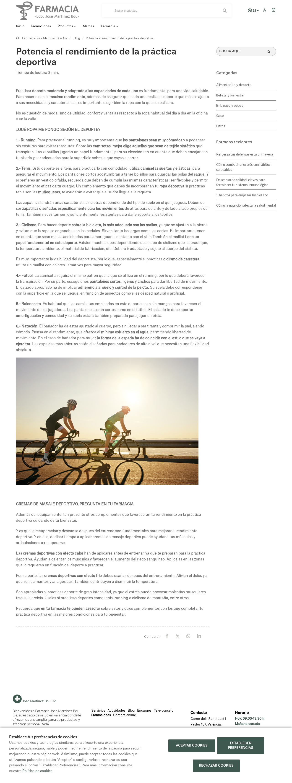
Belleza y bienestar (230, 95)
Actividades (116, 710)
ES (254, 10)
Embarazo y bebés (229, 106)
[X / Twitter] (178, 636)
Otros (220, 126)
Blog (77, 38)
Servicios (98, 710)
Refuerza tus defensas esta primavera (244, 154)
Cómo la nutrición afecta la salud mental (246, 205)
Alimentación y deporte (233, 85)
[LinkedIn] (199, 636)
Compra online (124, 715)
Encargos (144, 710)
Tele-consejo (163, 710)
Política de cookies (37, 771)
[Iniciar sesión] (265, 10)
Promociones (101, 715)
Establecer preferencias (240, 745)
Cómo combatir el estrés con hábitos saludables (243, 166)
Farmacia (108, 26)
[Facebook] (167, 636)
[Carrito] (273, 10)
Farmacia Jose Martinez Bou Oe (44, 38)
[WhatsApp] (188, 636)
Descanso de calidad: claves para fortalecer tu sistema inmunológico (242, 182)
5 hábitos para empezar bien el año (242, 195)
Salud (220, 116)
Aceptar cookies (192, 745)
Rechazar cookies (216, 765)
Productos (66, 26)
